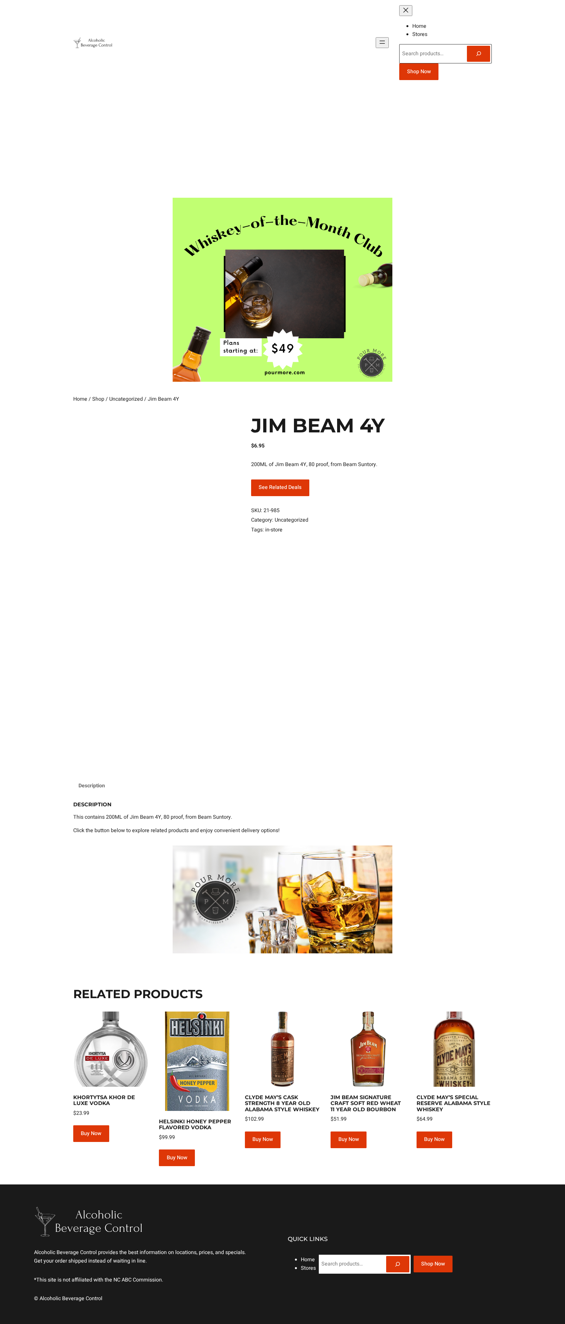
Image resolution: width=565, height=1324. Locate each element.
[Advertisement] (282, 141)
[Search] (478, 54)
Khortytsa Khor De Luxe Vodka (104, 1100)
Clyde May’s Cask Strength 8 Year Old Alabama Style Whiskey (282, 1104)
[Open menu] (382, 42)
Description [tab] (91, 786)
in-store (273, 530)
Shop (98, 399)
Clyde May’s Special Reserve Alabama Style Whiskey (453, 1104)
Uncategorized (126, 399)
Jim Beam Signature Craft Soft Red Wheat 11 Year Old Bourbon (366, 1104)
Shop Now (419, 71)
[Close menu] (405, 10)
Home (80, 399)
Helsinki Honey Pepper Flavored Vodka (195, 1125)
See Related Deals (280, 487)
